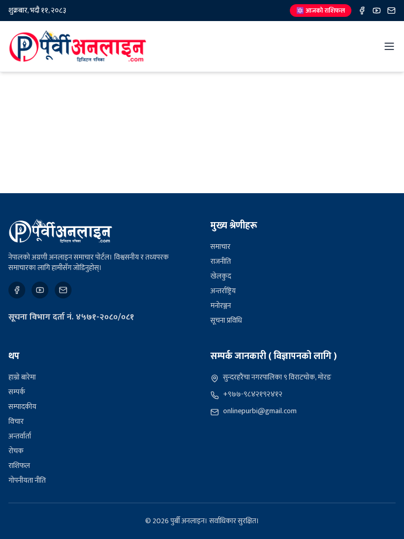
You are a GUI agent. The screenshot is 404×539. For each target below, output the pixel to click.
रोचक (16, 451)
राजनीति (220, 261)
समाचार (220, 247)
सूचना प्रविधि (226, 320)
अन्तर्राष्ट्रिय (223, 291)
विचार (16, 421)
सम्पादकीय (22, 407)
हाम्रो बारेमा (22, 377)
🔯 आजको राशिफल (320, 10)
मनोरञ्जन (220, 306)
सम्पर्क (16, 392)
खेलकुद (220, 276)
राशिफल (19, 466)
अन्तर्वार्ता (19, 436)
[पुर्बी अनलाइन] (60, 231)
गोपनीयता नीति (27, 480)
